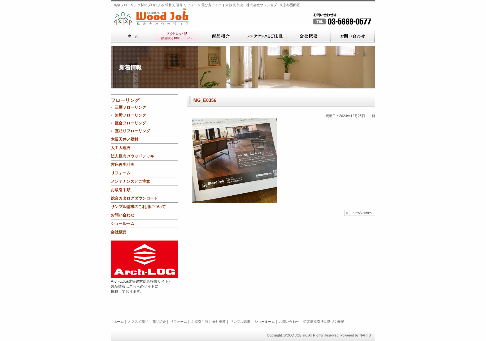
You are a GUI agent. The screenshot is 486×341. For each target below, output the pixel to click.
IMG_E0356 (204, 100)
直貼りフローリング (132, 131)
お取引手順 (120, 189)
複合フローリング (130, 123)
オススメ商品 (138, 322)
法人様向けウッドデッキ (132, 156)
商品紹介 (221, 36)
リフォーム (120, 173)
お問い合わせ (352, 36)
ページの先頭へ (359, 213)
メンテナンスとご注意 (265, 36)
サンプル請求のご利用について (138, 206)
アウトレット (177, 36)
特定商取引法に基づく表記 (323, 322)
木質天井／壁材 (124, 139)
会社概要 (308, 36)
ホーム (133, 36)
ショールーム (122, 223)
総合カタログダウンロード (134, 198)
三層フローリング (130, 107)
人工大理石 (120, 147)
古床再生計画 (122, 164)
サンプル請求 (240, 322)
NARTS (365, 335)
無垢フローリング (130, 115)
